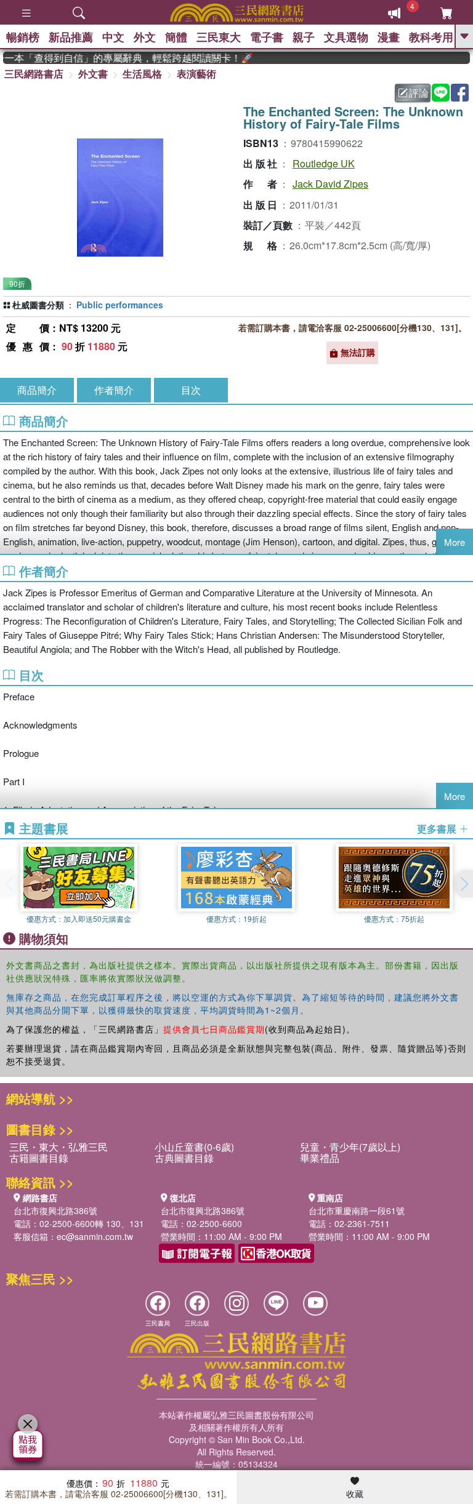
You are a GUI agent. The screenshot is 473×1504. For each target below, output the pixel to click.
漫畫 (389, 37)
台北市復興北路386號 (55, 1210)
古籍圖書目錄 (38, 1158)
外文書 (93, 73)
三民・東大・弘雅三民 (58, 1147)
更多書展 (438, 829)
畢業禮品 (319, 1158)
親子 (304, 37)
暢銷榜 (22, 37)
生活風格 (142, 73)
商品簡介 (37, 390)
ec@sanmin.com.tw (95, 1236)
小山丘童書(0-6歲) (194, 1147)
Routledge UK (324, 163)
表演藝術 (196, 73)
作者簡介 (114, 390)
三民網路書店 (33, 73)
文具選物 (346, 37)
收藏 (354, 1493)
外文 (145, 37)
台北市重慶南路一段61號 (357, 1210)
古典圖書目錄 (184, 1158)
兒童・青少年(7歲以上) (350, 1147)
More (454, 541)
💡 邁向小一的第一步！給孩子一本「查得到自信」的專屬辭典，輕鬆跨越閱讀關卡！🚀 (119, 58)
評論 (419, 93)
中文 (113, 37)
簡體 (176, 37)
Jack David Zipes (330, 184)
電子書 (266, 37)
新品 (71, 37)
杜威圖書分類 (38, 304)
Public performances (119, 304)
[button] (464, 883)
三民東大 (218, 37)
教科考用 (431, 37)
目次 (191, 390)
